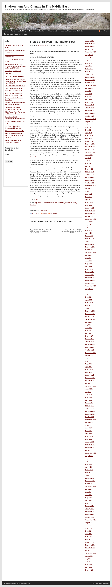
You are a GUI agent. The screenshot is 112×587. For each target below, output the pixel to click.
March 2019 (89, 269)
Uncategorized (43, 210)
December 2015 (90, 378)
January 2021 (89, 208)
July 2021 (88, 191)
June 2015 (88, 394)
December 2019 (90, 244)
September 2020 (90, 219)
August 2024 (89, 88)
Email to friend (36, 213)
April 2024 (88, 99)
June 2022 (88, 160)
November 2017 (90, 314)
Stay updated (53, 213)
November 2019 (90, 247)
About (13, 31)
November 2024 (90, 80)
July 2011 (88, 525)
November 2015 (90, 381)
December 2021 (90, 177)
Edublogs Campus (104, 583)
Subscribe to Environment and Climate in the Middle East (66, 31)
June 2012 (88, 495)
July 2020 (88, 225)
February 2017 (89, 339)
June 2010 (88, 562)
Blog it (45, 213)
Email (7, 154)
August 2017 (89, 322)
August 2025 (89, 55)
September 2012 (90, 486)
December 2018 (90, 277)
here (37, 199)
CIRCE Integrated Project (13, 71)
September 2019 (90, 252)
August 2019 (89, 255)
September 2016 (90, 353)
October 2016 (89, 350)
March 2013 (89, 470)
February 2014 (89, 439)
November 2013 (90, 447)
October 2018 (89, 283)
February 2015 (89, 406)
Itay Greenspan (42, 45)
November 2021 (90, 180)
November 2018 (90, 280)
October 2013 (89, 450)
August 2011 (89, 523)
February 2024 (89, 105)
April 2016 (88, 367)
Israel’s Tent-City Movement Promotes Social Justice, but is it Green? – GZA (71, 231)
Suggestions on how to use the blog (15, 34)
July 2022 (88, 158)
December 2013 (90, 445)
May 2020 (88, 230)
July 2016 (88, 358)
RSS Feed (104, 31)
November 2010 (90, 548)
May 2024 (88, 96)
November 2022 (90, 147)
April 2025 (88, 66)
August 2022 (89, 155)
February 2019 (89, 272)
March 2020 (89, 236)
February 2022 (89, 172)
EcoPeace (8, 73)
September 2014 (90, 420)
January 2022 (89, 174)
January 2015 (89, 408)
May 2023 (88, 130)
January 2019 (89, 275)
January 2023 (89, 141)
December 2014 (90, 411)
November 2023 (90, 113)
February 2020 (89, 238)
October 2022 (89, 149)
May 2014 (88, 431)
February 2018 (89, 305)
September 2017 (90, 319)
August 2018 (89, 289)
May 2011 (88, 531)
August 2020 (89, 222)
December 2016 (90, 344)
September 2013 (90, 453)
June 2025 (88, 60)
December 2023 (90, 110)
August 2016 (89, 355)
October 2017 (89, 316)
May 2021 (88, 197)
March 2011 (89, 536)
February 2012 (89, 506)
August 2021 (89, 188)
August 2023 (89, 121)
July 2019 (88, 258)
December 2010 (90, 545)
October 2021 (89, 183)
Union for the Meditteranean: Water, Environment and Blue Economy (14, 135)
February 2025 (89, 71)
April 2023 (88, 133)
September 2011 (90, 520)
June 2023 (88, 127)
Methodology (22, 31)
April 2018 (88, 300)
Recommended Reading (36, 31)
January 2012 (89, 509)
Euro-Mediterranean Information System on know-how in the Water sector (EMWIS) (15, 81)
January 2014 (89, 442)
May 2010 (88, 564)
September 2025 (90, 52)
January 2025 (89, 74)
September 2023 (90, 119)
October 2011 (89, 517)
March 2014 (89, 436)
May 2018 (88, 297)
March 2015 (89, 403)
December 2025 (90, 44)
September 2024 (90, 85)
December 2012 (90, 478)
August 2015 (89, 389)
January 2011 (89, 542)
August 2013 (89, 456)
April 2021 (88, 199)
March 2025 (89, 69)
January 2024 (89, 108)
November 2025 (90, 46)
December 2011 (90, 511)
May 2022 (88, 163)
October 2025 (89, 49)
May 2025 (88, 63)
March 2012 (89, 503)
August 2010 (89, 556)
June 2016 (88, 361)
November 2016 (90, 347)
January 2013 (89, 475)
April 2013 (88, 467)
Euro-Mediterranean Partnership (15, 86)
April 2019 (88, 266)
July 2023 (88, 124)
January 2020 (89, 241)
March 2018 (89, 302)
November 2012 (90, 481)
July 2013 (88, 458)
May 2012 (88, 497)
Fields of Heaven (35, 157)
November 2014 (90, 414)
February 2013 (89, 472)
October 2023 (89, 116)
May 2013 (88, 464)
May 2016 (88, 364)
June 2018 (88, 294)
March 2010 (89, 570)
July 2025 (88, 57)
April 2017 (88, 333)
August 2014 (89, 422)
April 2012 (88, 500)
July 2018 (88, 291)
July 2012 (88, 492)
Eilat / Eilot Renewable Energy (14, 76)
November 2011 (90, 514)
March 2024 (89, 102)
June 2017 (88, 328)
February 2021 (89, 205)
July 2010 (88, 559)
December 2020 (90, 211)
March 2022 (89, 169)
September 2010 (90, 553)
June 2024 (88, 94)
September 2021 (90, 186)
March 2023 (89, 135)
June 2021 (88, 194)
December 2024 (90, 77)
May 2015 (88, 397)
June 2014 (88, 428)
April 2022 (88, 166)
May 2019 (88, 263)
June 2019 (88, 261)
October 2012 (89, 484)
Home (6, 31)
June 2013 (88, 461)
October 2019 (89, 250)
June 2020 (88, 227)
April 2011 (88, 534)
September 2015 (90, 386)
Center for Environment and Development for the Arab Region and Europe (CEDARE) (15, 66)
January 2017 (89, 342)
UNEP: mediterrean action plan (14, 131)
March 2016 (89, 369)
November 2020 (90, 213)
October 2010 (89, 550)
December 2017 (90, 311)
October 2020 (89, 216)
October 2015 (89, 383)
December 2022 (90, 144)
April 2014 (88, 433)
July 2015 (88, 392)
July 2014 (88, 425)
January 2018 (89, 308)
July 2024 (88, 91)
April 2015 (88, 400)
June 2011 (88, 528)
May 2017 (88, 330)
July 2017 (88, 325)
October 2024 (89, 83)
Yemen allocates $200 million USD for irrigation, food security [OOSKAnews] (40, 231)
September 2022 (90, 152)
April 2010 (88, 567)
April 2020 (88, 233)
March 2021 (89, 202)
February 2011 (89, 539)
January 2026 (89, 41)
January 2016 (89, 375)
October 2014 (89, 417)
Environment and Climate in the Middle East (36, 6)
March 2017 (89, 336)
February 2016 (89, 372)
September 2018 (90, 286)
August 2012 (89, 489)
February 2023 (89, 138)
